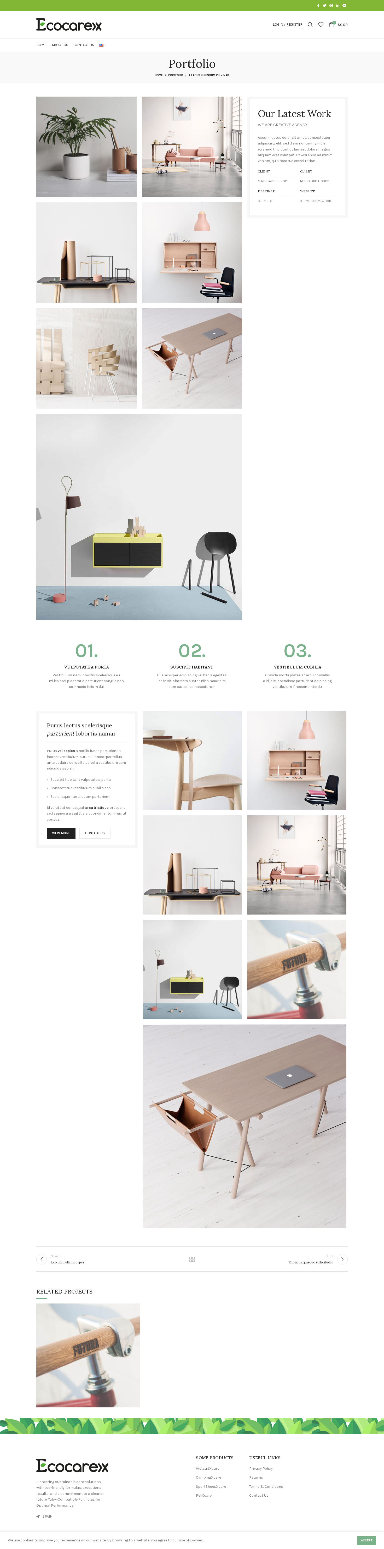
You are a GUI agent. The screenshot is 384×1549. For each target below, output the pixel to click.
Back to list (192, 1259)
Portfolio (175, 75)
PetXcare (204, 1495)
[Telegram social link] (344, 5)
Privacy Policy (261, 1468)
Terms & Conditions (266, 1486)
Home (159, 75)
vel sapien (66, 751)
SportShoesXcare (211, 1486)
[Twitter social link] (324, 5)
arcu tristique (97, 807)
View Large (136, 1307)
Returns (256, 1477)
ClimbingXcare (208, 1477)
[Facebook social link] (318, 5)
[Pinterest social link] (331, 5)
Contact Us (259, 1495)
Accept (367, 1540)
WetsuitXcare (207, 1468)
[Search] (310, 24)
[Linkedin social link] (338, 5)
